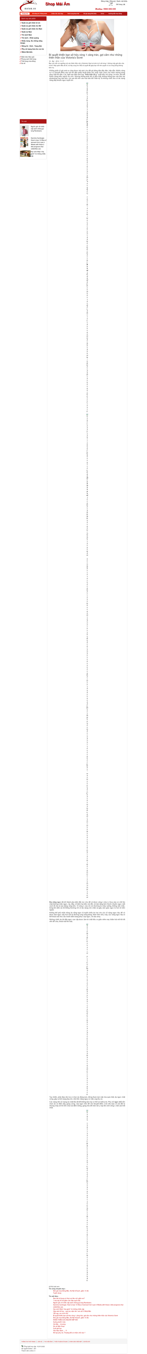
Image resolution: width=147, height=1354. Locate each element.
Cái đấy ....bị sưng (59, 1324)
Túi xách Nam (27, 35)
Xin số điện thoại (58, 1326)
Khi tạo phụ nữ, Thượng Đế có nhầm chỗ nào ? (69, 1333)
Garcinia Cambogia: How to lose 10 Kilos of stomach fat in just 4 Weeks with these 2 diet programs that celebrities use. (38, 143)
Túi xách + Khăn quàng (30, 38)
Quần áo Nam (27, 32)
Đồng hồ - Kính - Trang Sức (32, 46)
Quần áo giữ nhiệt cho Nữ (31, 26)
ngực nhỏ (118, 1102)
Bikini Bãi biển (27, 52)
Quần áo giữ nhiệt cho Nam (32, 29)
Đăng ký (112, 1)
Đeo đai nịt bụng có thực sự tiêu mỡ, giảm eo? (69, 1298)
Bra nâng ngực (55, 902)
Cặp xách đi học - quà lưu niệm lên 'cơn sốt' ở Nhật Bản (72, 1311)
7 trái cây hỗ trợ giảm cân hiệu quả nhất (66, 1300)
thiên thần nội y (91, 74)
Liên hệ (40, 1341)
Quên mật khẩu (122, 1)
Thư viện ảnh (48, 1341)
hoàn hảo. (87, 1274)
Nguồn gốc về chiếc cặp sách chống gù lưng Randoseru (37, 128)
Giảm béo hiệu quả (27, 57)
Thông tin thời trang (28, 1341)
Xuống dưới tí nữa (59, 1322)
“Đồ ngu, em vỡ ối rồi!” (60, 1313)
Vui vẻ (23, 63)
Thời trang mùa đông (28, 61)
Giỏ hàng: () (120, 4)
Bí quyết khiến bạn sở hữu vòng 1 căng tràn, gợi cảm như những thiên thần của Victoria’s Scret (85, 1315)
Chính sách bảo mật (75, 1341)
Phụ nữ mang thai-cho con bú (33, 49)
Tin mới (23, 121)
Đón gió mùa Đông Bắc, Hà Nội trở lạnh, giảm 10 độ (71, 1291)
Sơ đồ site (87, 1341)
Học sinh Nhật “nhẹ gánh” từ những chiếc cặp (38, 154)
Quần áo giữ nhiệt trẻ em (31, 23)
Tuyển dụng (57, 1293)
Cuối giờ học (57, 1328)
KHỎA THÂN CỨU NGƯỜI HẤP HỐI (65, 1320)
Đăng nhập (105, 1)
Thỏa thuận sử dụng (61, 1341)
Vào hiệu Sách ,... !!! (60, 1330)
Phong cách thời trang (28, 59)
